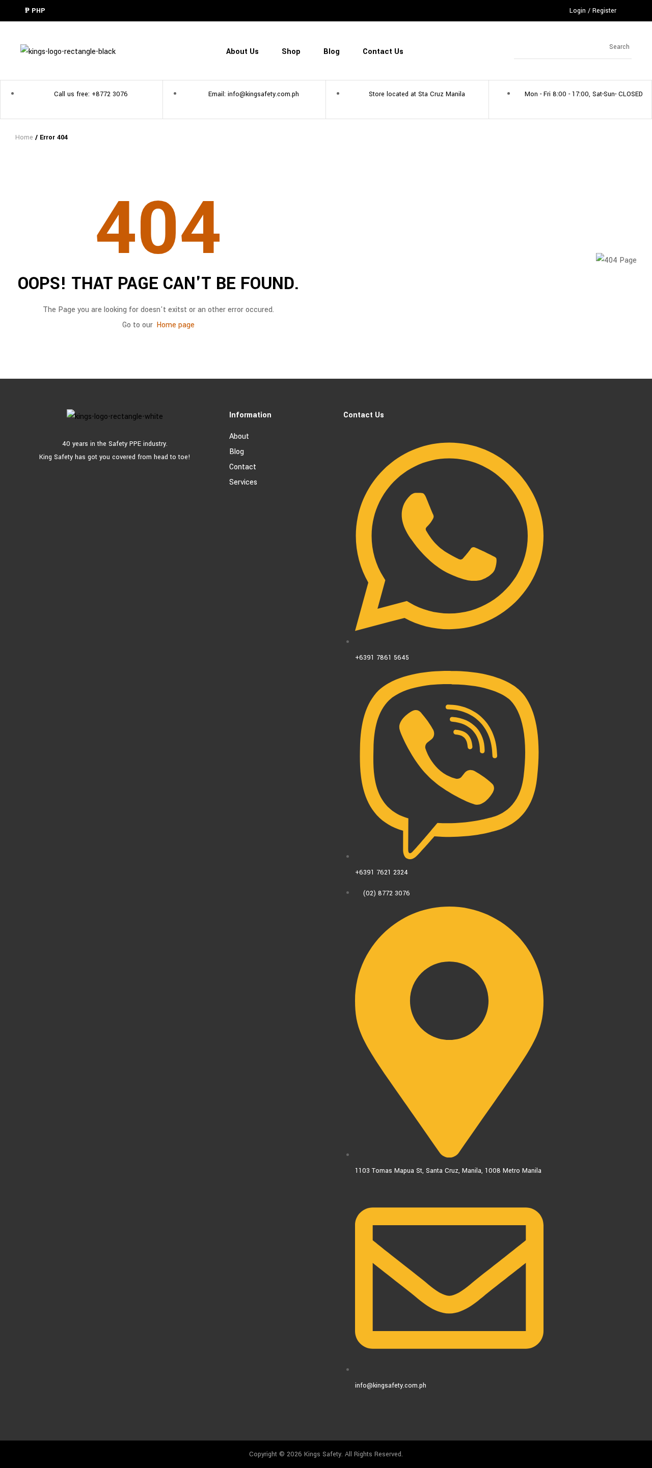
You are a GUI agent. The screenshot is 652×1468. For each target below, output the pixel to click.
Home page (175, 325)
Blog (236, 451)
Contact (242, 467)
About (239, 436)
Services (243, 482)
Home (24, 137)
